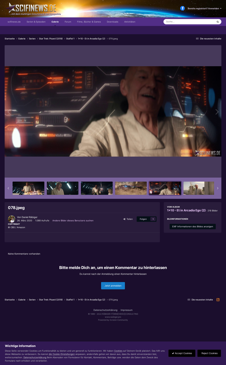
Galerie (55, 21)
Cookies (118, 350)
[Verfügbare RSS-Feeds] (218, 299)
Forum (68, 21)
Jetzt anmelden (113, 285)
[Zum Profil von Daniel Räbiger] (11, 219)
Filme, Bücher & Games (89, 21)
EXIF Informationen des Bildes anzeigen (192, 226)
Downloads (112, 21)
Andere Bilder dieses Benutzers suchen (72, 220)
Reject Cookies (209, 353)
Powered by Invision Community (113, 320)
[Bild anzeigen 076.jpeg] (97, 188)
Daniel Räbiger (29, 217)
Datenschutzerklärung (105, 310)
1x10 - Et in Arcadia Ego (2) (186, 210)
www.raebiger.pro (113, 317)
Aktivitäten (129, 21)
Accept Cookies (183, 353)
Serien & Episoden (36, 21)
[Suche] (217, 21)
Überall (206, 21)
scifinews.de (14, 21)
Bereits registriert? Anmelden (204, 8)
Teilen (129, 219)
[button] (8, 188)
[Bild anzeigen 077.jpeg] (131, 188)
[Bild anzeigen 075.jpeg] (63, 188)
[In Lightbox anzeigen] (113, 111)
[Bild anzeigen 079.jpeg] (199, 188)
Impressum (127, 310)
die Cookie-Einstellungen (62, 354)
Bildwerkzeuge (206, 171)
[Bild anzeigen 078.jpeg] (165, 188)
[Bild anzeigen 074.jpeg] (28, 188)
